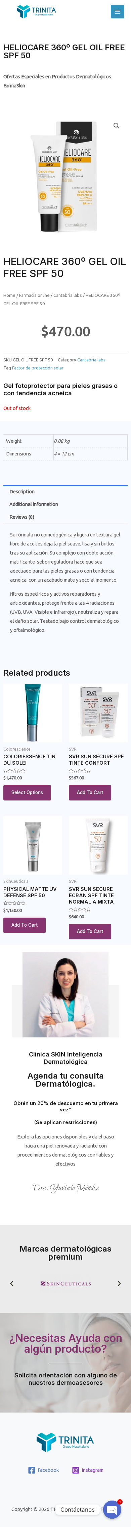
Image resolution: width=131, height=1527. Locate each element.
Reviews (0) (21, 517)
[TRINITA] (37, 11)
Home (9, 295)
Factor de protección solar (37, 367)
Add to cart (90, 792)
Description (22, 491)
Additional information (33, 504)
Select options (27, 792)
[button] (11, 1283)
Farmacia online (34, 295)
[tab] (65, 491)
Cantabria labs (67, 295)
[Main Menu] (117, 11)
